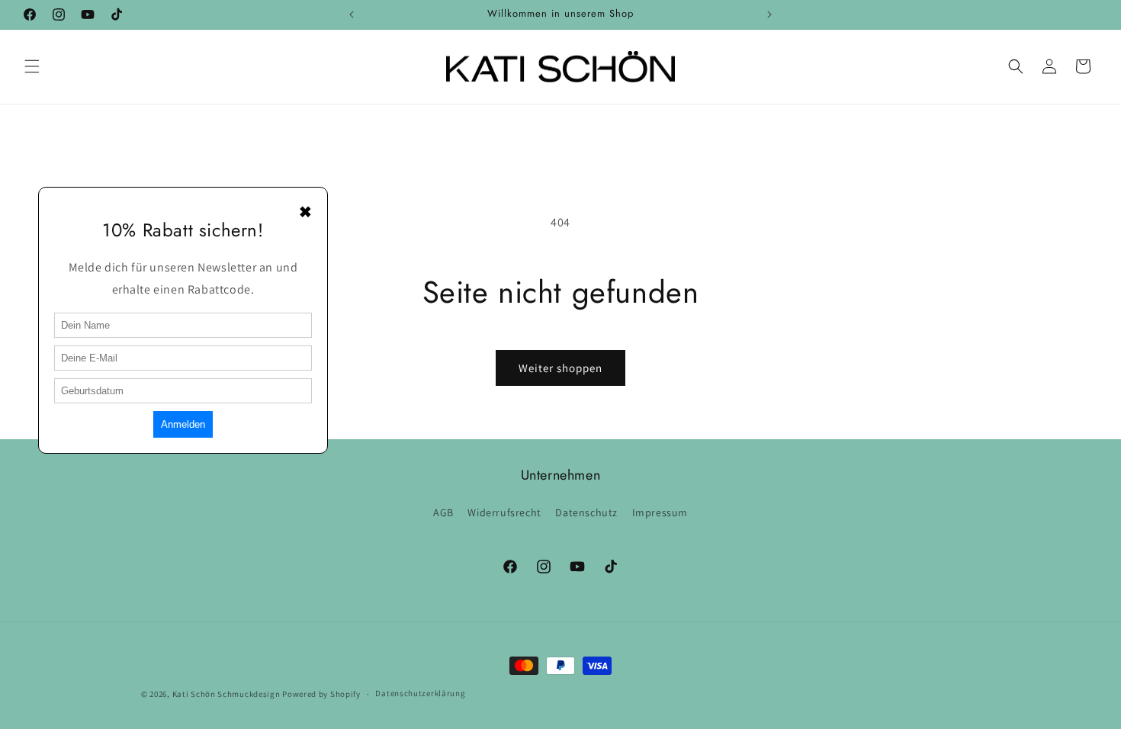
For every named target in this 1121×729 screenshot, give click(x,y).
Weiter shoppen (560, 368)
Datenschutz (586, 512)
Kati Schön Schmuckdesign (227, 694)
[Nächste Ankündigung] (769, 14)
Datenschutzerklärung (420, 693)
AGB (443, 512)
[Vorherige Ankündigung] (351, 14)
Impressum (660, 512)
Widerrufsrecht (504, 512)
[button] (32, 66)
